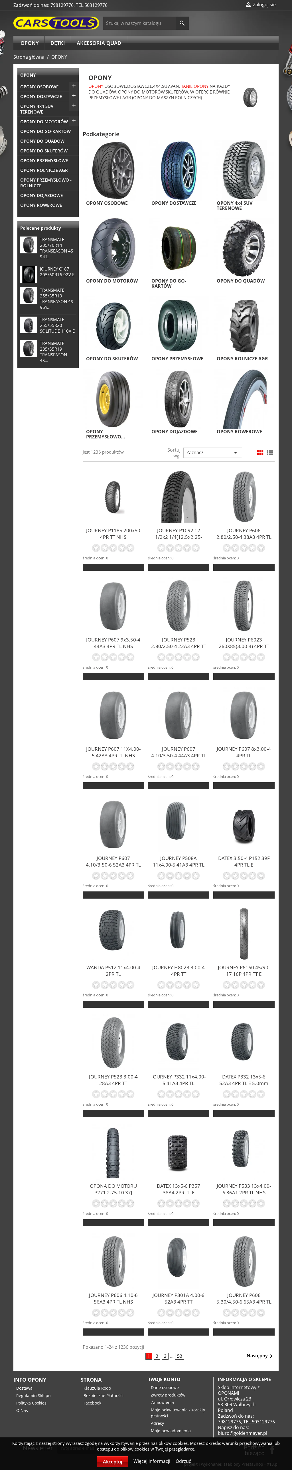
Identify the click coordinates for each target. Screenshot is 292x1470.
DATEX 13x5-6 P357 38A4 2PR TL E (178, 1189)
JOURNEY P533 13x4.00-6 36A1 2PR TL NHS (244, 1189)
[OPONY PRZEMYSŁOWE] (179, 326)
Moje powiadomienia (171, 1430)
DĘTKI (57, 42)
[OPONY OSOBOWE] (113, 170)
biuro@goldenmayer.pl (242, 1433)
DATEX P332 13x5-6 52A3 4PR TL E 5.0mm (243, 1079)
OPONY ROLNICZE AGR (44, 170)
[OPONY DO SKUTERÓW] (113, 326)
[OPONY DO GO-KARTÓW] (179, 248)
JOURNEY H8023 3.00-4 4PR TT (178, 970)
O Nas (22, 1410)
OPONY (30, 42)
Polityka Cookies (31, 1403)
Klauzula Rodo (97, 1388)
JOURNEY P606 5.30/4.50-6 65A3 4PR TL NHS (243, 1302)
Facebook (92, 1403)
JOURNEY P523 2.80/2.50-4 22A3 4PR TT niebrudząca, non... (178, 646)
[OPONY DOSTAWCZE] (179, 170)
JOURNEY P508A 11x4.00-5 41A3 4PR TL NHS (178, 865)
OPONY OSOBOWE (39, 87)
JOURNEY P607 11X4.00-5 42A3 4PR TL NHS (113, 752)
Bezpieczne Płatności (103, 1395)
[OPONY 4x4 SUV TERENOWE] (244, 170)
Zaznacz (212, 452)
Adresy (157, 1423)
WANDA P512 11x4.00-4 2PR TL (113, 970)
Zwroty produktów (168, 1395)
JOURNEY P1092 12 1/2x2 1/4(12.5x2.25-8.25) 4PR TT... (178, 537)
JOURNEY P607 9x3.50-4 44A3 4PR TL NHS (113, 642)
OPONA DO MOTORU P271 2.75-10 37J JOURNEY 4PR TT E (113, 1192)
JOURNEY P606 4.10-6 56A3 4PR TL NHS (113, 1298)
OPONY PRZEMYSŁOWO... (105, 434)
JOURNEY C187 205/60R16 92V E (57, 271)
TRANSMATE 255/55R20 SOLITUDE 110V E (57, 325)
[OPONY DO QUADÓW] (244, 248)
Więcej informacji (152, 1461)
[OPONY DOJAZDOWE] (179, 399)
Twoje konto (164, 1379)
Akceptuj (112, 1462)
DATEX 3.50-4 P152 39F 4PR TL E (244, 861)
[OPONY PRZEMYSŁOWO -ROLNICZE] (113, 399)
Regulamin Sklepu (33, 1395)
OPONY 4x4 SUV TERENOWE (36, 109)
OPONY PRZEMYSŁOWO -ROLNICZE (46, 182)
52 (179, 1356)
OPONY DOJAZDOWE (41, 195)
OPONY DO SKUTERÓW (44, 151)
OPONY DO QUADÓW (42, 141)
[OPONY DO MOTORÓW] (113, 248)
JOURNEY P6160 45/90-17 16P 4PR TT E (244, 970)
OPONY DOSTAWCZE (41, 96)
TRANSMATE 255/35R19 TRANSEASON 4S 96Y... (56, 298)
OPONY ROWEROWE (41, 205)
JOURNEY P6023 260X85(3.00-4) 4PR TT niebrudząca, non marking (244, 649)
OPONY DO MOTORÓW (44, 121)
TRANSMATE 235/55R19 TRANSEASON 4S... (53, 351)
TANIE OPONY (194, 86)
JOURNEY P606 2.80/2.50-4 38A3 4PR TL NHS (243, 537)
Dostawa (24, 1388)
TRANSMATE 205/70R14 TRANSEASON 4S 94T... (56, 248)
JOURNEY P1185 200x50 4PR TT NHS (113, 533)
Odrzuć (183, 1461)
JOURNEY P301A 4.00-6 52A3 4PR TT (178, 1298)
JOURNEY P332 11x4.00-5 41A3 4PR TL (178, 1079)
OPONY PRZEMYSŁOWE (44, 160)
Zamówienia (162, 1402)
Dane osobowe (165, 1387)
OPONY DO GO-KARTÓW (45, 131)
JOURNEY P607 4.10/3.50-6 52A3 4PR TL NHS (113, 865)
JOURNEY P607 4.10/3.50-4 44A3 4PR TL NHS (178, 755)
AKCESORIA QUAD (99, 42)
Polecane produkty (40, 228)
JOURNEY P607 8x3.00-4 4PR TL (244, 752)
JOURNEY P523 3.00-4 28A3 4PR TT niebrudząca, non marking (113, 1086)
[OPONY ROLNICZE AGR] (244, 326)
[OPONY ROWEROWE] (244, 399)
